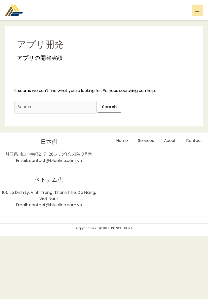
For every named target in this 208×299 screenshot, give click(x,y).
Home (122, 140)
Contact (194, 140)
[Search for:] (56, 106)
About (170, 140)
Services (146, 140)
